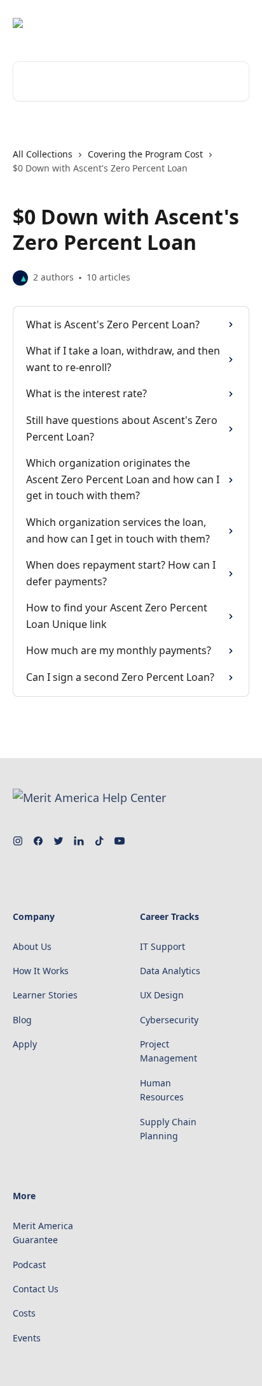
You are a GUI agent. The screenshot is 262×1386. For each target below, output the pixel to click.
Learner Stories (45, 995)
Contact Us (36, 1289)
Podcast (29, 1264)
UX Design (162, 995)
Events (27, 1338)
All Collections (42, 154)
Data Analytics (170, 971)
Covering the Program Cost (145, 154)
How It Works (41, 971)
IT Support (162, 946)
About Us (32, 946)
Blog (22, 1020)
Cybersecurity (169, 1020)
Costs (24, 1313)
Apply (25, 1044)
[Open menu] (237, 23)
